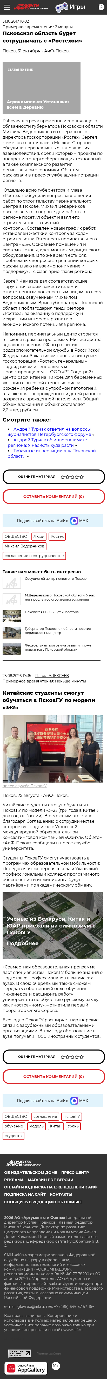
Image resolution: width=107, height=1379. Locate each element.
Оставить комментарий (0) (53, 496)
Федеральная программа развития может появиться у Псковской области (59, 647)
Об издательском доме (30, 1172)
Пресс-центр (75, 1172)
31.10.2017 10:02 (16, 21)
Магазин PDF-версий (50, 1179)
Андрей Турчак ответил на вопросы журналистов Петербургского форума (49, 432)
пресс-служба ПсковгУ (25, 786)
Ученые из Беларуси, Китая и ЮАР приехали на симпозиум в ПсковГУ (51, 926)
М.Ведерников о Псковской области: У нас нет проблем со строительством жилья (60, 597)
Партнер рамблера (49, 1353)
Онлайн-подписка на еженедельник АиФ (50, 1187)
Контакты (61, 1194)
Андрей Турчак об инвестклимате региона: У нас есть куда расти (47, 442)
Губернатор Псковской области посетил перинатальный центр (58, 631)
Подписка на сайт (25, 1194)
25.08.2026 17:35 (17, 675)
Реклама (14, 1179)
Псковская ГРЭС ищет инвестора (52, 612)
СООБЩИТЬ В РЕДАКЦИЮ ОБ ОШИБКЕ (43, 1202)
